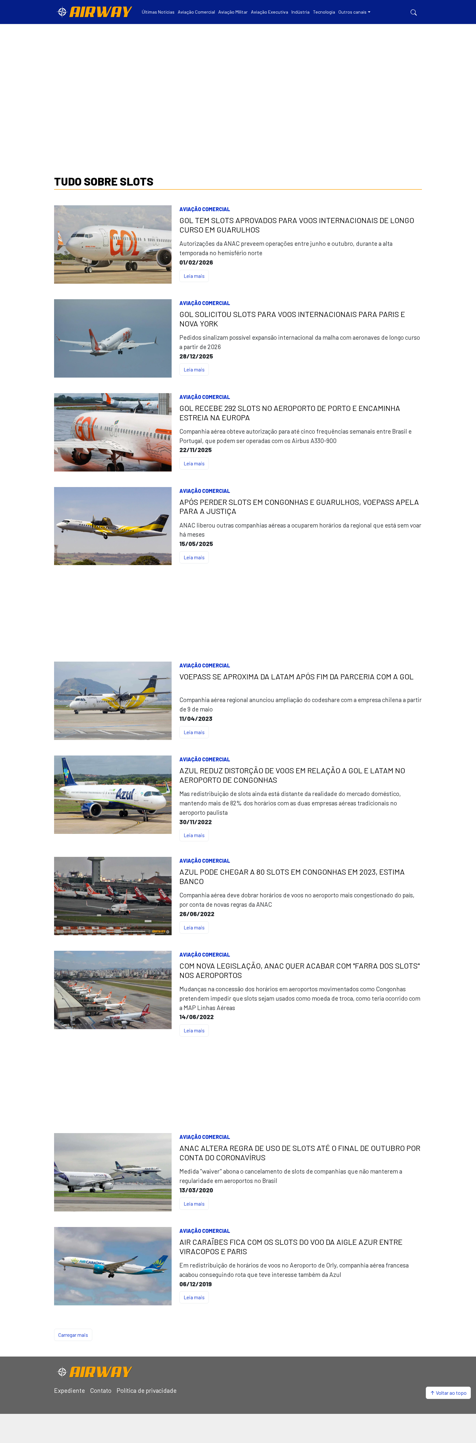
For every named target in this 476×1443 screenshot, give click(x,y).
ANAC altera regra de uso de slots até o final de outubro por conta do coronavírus (299, 1152)
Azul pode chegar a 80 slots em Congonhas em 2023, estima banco (292, 876)
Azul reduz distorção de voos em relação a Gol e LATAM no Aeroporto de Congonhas (292, 775)
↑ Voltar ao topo (448, 1393)
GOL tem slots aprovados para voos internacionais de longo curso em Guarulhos (296, 225)
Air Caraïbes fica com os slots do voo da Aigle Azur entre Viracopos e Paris (290, 1246)
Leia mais (194, 276)
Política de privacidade (146, 1390)
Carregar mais (73, 1335)
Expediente (69, 1390)
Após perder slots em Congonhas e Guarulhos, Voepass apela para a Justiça (299, 506)
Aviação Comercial (204, 209)
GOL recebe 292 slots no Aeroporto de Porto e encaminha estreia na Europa (289, 412)
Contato (100, 1390)
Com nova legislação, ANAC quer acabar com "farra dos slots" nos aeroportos (299, 970)
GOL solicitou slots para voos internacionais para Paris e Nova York (292, 319)
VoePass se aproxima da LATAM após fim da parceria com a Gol (296, 676)
